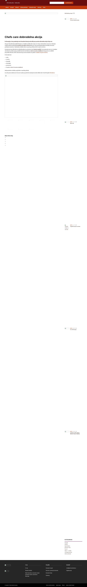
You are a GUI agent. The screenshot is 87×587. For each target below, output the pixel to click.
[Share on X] (6, 139)
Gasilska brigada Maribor (42, 52)
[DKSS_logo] (8, 567)
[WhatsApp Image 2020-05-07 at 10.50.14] (42, 121)
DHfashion (52, 72)
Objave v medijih (68, 550)
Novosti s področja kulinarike (52, 570)
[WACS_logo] (7, 573)
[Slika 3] (31, 23)
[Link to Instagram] (78, 3)
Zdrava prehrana (68, 553)
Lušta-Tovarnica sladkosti (16, 67)
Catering (47, 575)
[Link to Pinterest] (81, 3)
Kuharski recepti (49, 568)
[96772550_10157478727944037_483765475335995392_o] (20, 130)
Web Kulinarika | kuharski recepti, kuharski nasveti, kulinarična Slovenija (32, 574)
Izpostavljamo (67, 545)
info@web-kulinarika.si (71, 568)
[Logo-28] (14, 3)
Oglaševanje (69, 570)
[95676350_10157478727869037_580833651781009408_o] (31, 96)
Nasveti (66, 549)
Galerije (66, 544)
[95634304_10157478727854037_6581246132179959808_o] (31, 130)
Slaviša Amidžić (28, 570)
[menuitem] (7, 7)
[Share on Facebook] (6, 137)
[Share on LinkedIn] (6, 143)
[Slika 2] (52, 121)
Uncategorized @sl (68, 552)
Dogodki (66, 542)
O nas (26, 568)
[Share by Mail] (6, 145)
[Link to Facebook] (76, 3)
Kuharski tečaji (67, 547)
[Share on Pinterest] (6, 141)
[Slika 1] (10, 130)
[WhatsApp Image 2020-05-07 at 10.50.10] (31, 121)
